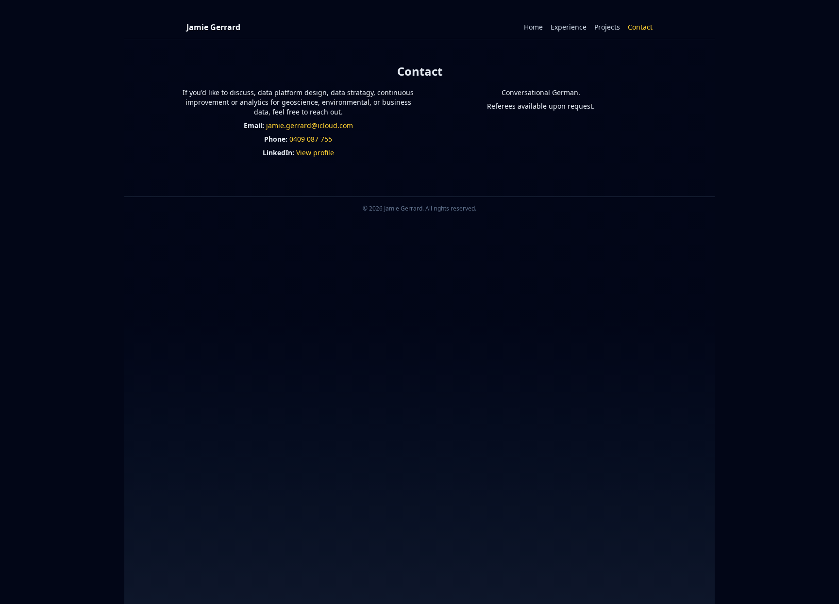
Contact (640, 27)
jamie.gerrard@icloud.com (309, 125)
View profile (315, 152)
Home (533, 27)
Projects (607, 27)
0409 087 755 (310, 139)
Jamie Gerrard (213, 27)
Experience (569, 27)
